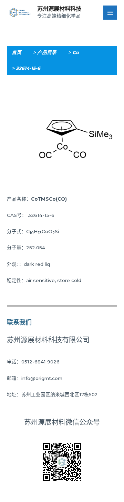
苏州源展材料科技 (59, 8)
